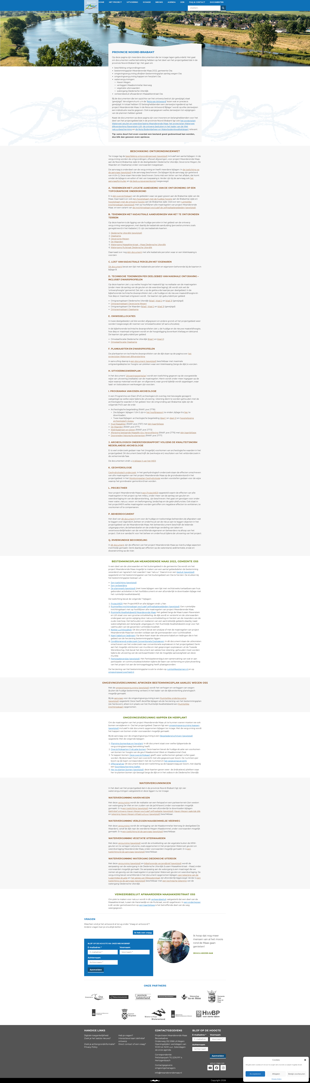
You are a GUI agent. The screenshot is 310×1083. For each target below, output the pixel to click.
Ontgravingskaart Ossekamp (125, 309)
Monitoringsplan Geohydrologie (144, 478)
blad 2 (159, 301)
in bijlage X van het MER (144, 461)
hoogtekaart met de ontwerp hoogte (126, 202)
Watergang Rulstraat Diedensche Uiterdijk (131, 247)
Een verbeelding (119, 585)
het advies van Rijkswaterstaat (145, 878)
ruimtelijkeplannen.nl (178, 669)
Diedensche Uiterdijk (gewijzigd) (126, 233)
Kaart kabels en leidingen (123, 635)
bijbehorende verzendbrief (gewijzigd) (163, 863)
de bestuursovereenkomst (143, 181)
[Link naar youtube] (210, 1067)
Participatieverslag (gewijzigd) (125, 659)
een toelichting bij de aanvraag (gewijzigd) (142, 831)
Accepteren (255, 1074)
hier (186, 412)
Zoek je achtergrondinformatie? (99, 1044)
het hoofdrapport (154, 412)
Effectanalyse (117, 764)
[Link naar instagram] (223, 1067)
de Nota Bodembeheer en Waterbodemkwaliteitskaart (162, 129)
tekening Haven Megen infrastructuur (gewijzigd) (135, 814)
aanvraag (118, 698)
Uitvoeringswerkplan (136, 376)
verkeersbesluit (158, 899)
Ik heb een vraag (143, 933)
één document (134, 252)
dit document (128, 519)
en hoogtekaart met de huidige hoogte (153, 199)
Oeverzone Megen (120, 239)
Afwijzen (276, 1074)
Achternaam (94, 958)
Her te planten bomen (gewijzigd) (127, 769)
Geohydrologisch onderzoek (122, 472)
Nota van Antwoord (156, 101)
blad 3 (169, 301)
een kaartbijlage (147, 905)
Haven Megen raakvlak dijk (187, 811)
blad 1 (152, 301)
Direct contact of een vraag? (132, 1044)
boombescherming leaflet (127, 767)
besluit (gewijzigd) (185, 572)
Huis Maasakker (118, 424)
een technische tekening (175, 881)
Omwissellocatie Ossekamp (124, 342)
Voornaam (125, 947)
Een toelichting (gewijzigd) (124, 583)
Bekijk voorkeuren (296, 1074)
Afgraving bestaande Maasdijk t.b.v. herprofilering (134, 433)
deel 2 (173, 418)
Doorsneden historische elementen (128, 435)
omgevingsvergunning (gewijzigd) (132, 688)
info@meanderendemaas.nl (168, 1073)
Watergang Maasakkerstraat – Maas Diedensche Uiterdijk (138, 244)
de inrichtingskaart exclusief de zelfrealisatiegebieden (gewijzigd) (164, 208)
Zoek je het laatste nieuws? (97, 1038)
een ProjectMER (150, 493)
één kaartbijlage (156, 424)
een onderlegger (192, 902)
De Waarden (117, 242)
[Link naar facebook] (216, 1067)
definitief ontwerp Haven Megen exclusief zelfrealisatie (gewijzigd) (141, 811)
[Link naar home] (91, 6)
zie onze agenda (163, 1050)
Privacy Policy (277, 1079)
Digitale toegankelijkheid (96, 1035)
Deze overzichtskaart (140, 755)
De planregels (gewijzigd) (123, 588)
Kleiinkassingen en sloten (123, 430)
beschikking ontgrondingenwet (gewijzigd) (146, 156)
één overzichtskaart (122, 196)
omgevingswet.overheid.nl (121, 672)
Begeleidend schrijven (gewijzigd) (176, 736)
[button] (305, 1060)
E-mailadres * (95, 947)
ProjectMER (117, 604)
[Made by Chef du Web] (155, 1081)
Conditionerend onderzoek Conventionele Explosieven (137, 641)
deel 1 (163, 418)
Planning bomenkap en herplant (127, 743)
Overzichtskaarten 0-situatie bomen (128, 749)
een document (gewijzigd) (143, 361)
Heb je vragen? (125, 1035)
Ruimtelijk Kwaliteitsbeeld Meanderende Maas (133, 612)
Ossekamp (116, 236)
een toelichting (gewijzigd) (135, 808)
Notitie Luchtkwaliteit (121, 630)
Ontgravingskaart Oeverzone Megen (129, 304)
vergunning (124, 802)
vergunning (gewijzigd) (129, 843)
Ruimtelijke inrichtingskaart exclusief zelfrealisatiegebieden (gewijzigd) (145, 606)
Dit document (115, 267)
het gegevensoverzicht (175, 761)
